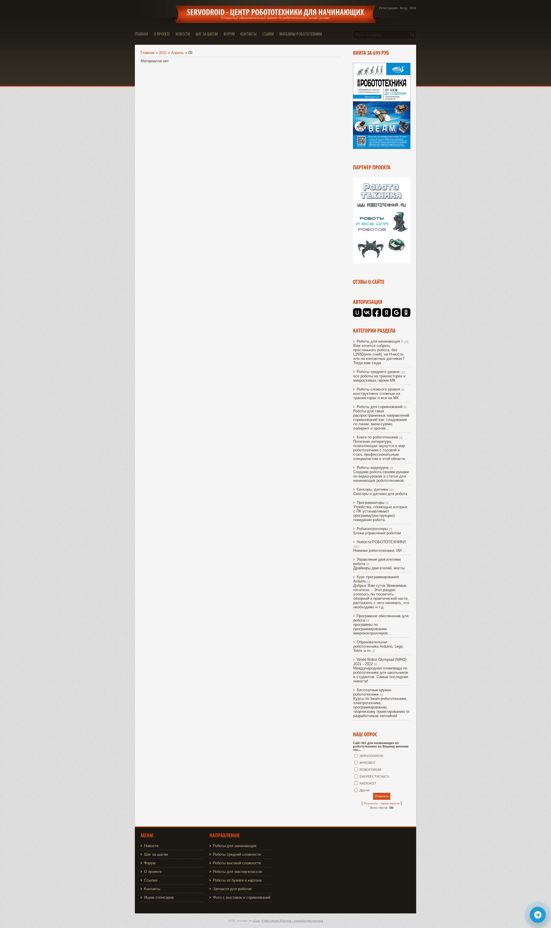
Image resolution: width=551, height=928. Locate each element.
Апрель (177, 53)
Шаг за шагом (156, 854)
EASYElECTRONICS (374, 776)
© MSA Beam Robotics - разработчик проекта (292, 920)
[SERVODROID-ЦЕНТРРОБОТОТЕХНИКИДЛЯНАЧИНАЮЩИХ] (275, 12)
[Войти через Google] (396, 312)
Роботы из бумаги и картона (237, 880)
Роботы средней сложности (237, 854)
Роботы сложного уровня (378, 389)
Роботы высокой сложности (237, 863)
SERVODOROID (371, 756)
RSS (413, 8)
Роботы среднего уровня (378, 372)
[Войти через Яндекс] (386, 312)
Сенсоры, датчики (372, 489)
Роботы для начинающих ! (380, 341)
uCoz (256, 920)
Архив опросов (390, 803)
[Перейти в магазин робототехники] (381, 262)
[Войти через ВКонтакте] (367, 312)
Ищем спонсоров (159, 897)
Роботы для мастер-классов (237, 871)
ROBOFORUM (370, 769)
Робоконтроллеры (372, 529)
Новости (151, 846)
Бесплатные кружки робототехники (372, 692)
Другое (365, 790)
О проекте (153, 871)
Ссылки (150, 880)
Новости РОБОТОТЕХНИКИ (381, 542)
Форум (150, 863)
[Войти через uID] (357, 312)
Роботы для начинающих (235, 846)
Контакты (152, 889)
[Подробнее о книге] (381, 147)
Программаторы (370, 502)
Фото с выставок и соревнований (241, 897)
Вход (403, 8)
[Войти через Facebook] (376, 312)
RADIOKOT (368, 783)
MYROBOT (368, 762)
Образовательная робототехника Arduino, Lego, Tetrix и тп (378, 646)
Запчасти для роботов (232, 889)
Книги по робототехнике (377, 437)
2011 (163, 53)
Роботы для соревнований (379, 407)
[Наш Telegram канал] (538, 915)
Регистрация (388, 8)
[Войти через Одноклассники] (406, 312)
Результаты (371, 803)
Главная (148, 53)
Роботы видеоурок (373, 467)
